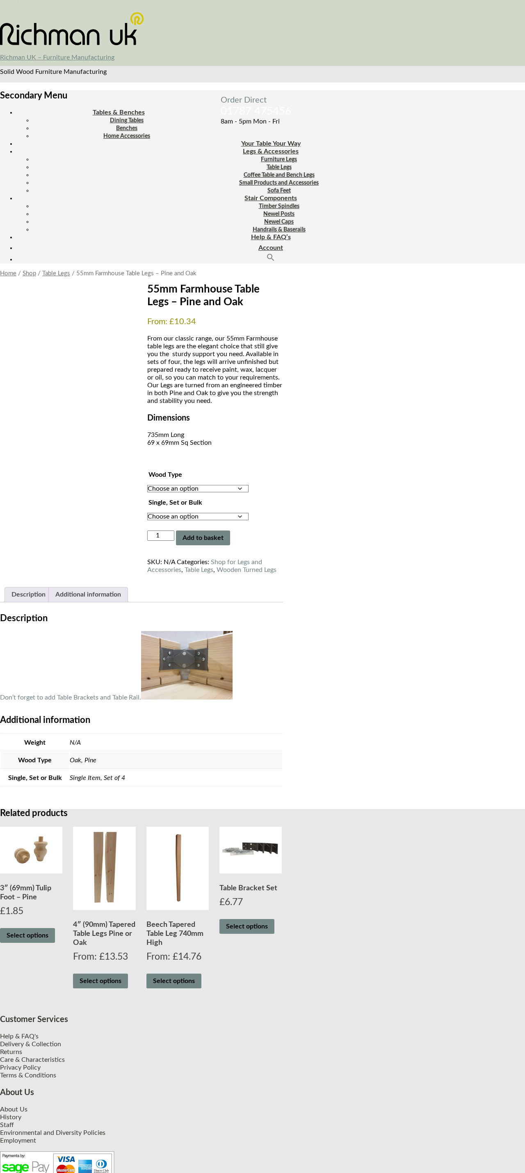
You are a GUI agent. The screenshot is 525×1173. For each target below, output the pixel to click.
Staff (7, 1125)
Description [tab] (28, 594)
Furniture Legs (279, 159)
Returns (11, 1052)
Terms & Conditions (28, 1075)
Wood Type (165, 474)
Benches (126, 128)
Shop (29, 273)
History (10, 1117)
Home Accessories (126, 136)
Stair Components (270, 198)
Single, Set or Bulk (175, 502)
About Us (13, 1109)
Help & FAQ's (19, 1036)
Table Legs (279, 167)
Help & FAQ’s (271, 237)
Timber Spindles (279, 206)
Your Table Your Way (271, 143)
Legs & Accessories (271, 151)
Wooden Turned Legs (246, 570)
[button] (271, 259)
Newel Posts (278, 214)
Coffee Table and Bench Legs (279, 175)
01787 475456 (256, 111)
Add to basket (203, 538)
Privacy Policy (20, 1067)
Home (8, 273)
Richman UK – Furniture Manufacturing (57, 57)
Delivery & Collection (30, 1044)
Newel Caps (279, 222)
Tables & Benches (119, 112)
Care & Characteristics (32, 1059)
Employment (18, 1140)
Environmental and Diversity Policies (52, 1133)
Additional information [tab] (88, 594)
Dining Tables (127, 120)
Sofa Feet (279, 191)
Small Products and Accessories (279, 183)
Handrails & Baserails (279, 230)
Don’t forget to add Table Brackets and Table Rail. (70, 697)
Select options (27, 935)
